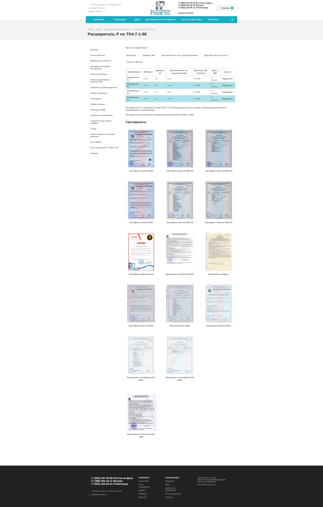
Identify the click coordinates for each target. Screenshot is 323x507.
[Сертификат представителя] (141, 252)
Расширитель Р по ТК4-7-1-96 (144, 29)
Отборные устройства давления (103, 87)
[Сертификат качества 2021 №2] (219, 200)
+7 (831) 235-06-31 (186, 8)
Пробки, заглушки (97, 104)
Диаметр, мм (149, 55)
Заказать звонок (185, 13)
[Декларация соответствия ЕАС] (180, 252)
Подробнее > (228, 79)
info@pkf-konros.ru (98, 8)
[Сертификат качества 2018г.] (141, 303)
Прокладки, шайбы (98, 110)
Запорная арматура (98, 74)
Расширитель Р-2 (133, 85)
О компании (144, 481)
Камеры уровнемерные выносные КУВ (100, 81)
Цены (137, 20)
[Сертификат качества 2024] (141, 149)
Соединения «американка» (101, 115)
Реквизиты (143, 494)
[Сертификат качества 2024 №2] (219, 149)
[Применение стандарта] (219, 252)
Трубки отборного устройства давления (102, 135)
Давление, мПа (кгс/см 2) (215, 55)
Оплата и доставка (191, 20)
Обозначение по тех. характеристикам (179, 55)
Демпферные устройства (100, 61)
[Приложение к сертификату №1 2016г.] (141, 355)
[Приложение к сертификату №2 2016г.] (180, 355)
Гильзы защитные (97, 55)
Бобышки (94, 50)
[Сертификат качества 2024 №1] (180, 149)
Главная (90, 29)
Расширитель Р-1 (133, 78)
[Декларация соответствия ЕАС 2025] (141, 412)
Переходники (95, 99)
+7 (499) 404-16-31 (186, 5)
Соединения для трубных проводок (101, 122)
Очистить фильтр (135, 62)
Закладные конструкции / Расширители (118, 29)
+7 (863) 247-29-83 (186, 3)
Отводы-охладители (98, 93)
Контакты (213, 20)
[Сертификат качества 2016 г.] (219, 303)
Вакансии (142, 497)
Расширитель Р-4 (133, 98)
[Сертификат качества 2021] (141, 200)
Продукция (120, 20)
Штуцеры (94, 153)
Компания (98, 20)
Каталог (99, 29)
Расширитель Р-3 (133, 92)
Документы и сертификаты (161, 20)
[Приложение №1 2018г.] (180, 303)
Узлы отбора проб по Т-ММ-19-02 (104, 148)
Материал (131, 55)
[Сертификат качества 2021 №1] (180, 200)
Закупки (142, 490)
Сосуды (93, 129)
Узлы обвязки (95, 142)
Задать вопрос (96, 11)
